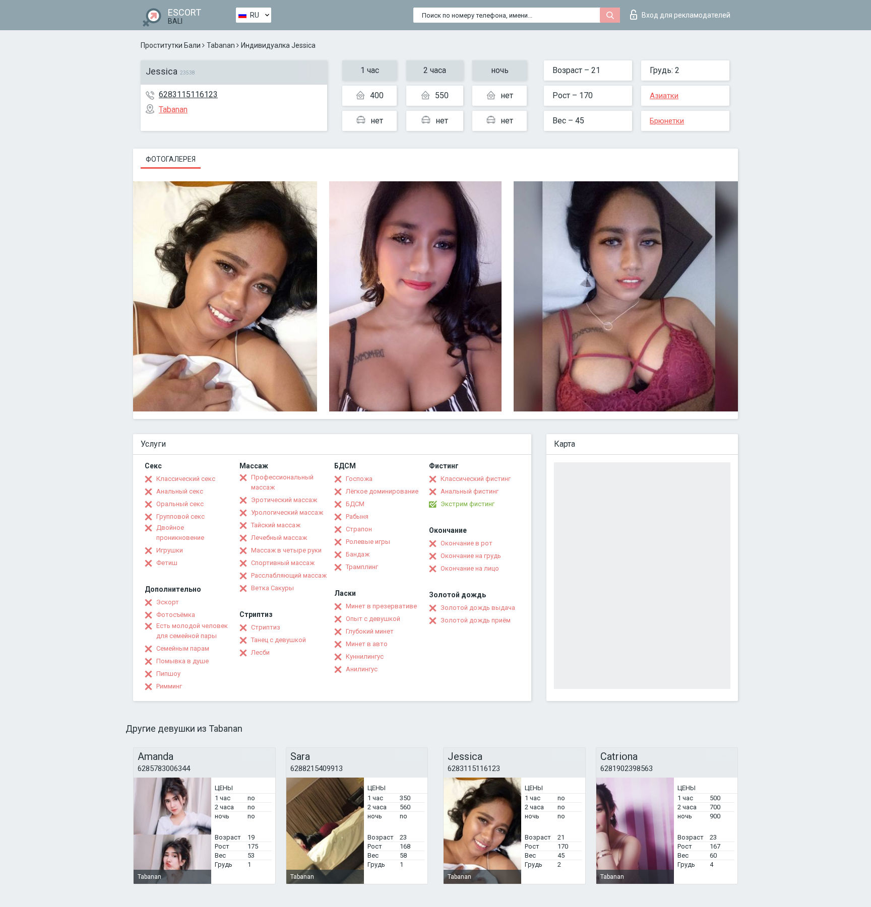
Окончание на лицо (470, 568)
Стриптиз (265, 627)
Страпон (359, 529)
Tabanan (221, 45)
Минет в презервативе (381, 606)
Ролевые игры (368, 541)
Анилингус (362, 669)
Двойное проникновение (180, 532)
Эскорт (167, 602)
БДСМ (355, 504)
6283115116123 (188, 94)
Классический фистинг (476, 478)
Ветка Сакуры (272, 588)
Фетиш (166, 563)
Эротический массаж (284, 500)
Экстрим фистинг (467, 504)
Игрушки (169, 550)
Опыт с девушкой (373, 618)
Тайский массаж (275, 525)
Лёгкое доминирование (382, 491)
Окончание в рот (466, 543)
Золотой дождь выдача (478, 607)
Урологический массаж (287, 512)
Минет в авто (367, 644)
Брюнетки (667, 120)
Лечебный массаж (279, 537)
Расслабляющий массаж (289, 575)
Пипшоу (168, 673)
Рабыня (357, 516)
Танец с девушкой (278, 640)
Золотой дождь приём (476, 620)
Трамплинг (362, 567)
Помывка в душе (182, 661)
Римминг (169, 686)
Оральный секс (180, 504)
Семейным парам (182, 648)
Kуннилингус (365, 656)
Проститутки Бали (171, 45)
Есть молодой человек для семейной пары (192, 631)
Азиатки (664, 95)
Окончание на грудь (471, 556)
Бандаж (357, 554)
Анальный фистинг (470, 491)
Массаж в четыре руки (286, 550)
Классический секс (185, 478)
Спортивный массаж (283, 563)
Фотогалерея (171, 159)
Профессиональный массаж (282, 482)
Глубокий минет (370, 631)
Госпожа (359, 478)
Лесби (260, 652)
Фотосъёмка (175, 614)
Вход (686, 15)
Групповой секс (180, 516)
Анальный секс (179, 491)
